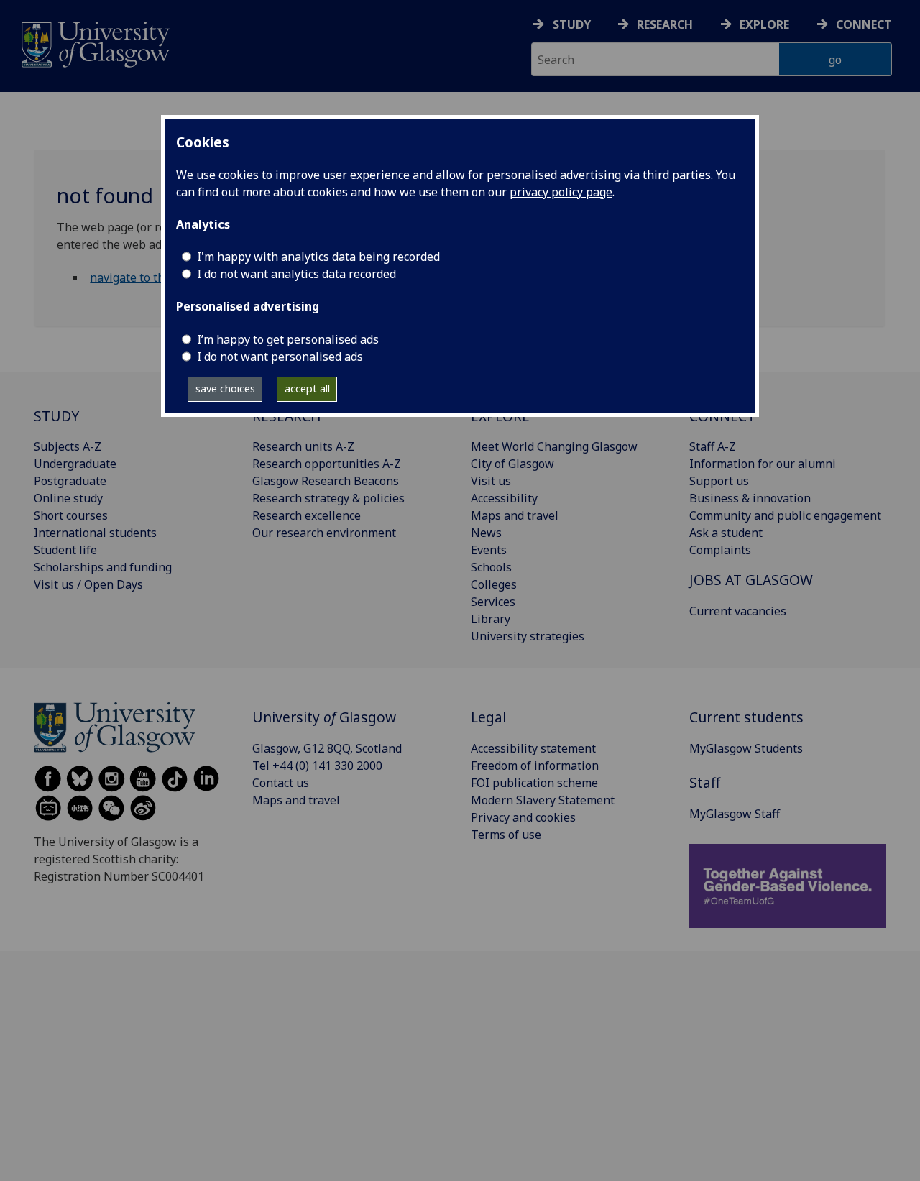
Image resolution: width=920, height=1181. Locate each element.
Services (493, 602)
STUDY (56, 416)
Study (572, 24)
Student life (65, 550)
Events (489, 550)
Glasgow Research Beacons (325, 481)
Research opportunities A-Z (326, 464)
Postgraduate (70, 481)
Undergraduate (75, 464)
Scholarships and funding (103, 567)
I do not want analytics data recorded (296, 274)
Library (490, 619)
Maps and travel (514, 515)
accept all (307, 388)
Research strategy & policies (328, 498)
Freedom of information (535, 765)
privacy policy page (561, 192)
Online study (68, 498)
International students (95, 533)
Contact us (280, 783)
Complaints (720, 550)
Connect (864, 24)
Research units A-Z (303, 446)
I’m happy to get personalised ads (288, 339)
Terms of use (506, 834)
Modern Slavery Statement (543, 800)
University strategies (527, 636)
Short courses (71, 515)
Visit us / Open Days (88, 584)
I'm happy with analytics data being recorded (318, 257)
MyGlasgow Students (746, 748)
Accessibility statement (533, 748)
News (486, 533)
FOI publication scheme (534, 783)
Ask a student (726, 533)
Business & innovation (750, 498)
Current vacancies (737, 611)
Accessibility (504, 498)
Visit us (491, 481)
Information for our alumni (762, 464)
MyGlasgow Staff (734, 814)
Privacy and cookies (523, 817)
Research (665, 24)
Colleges (494, 584)
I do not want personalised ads (280, 356)
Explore (764, 24)
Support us (719, 481)
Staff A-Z (712, 446)
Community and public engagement (785, 515)
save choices (225, 388)
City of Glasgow (512, 464)
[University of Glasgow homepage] (94, 43)
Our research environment (324, 533)
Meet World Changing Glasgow (554, 446)
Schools (491, 567)
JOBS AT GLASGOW (751, 579)
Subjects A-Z (67, 446)
